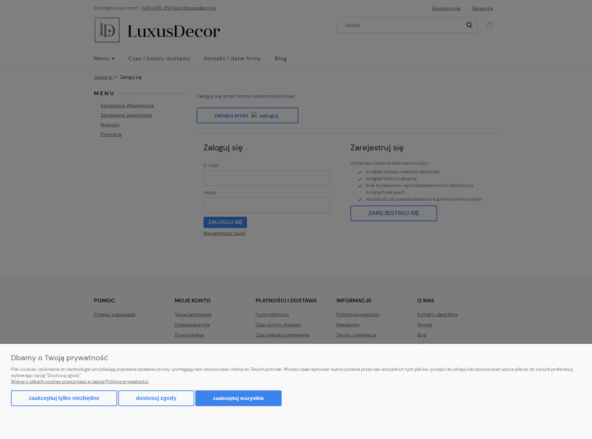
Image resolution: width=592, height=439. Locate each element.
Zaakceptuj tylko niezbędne (64, 398)
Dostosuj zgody (156, 398)
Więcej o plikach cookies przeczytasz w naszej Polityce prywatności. (80, 382)
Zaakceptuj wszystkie (238, 398)
